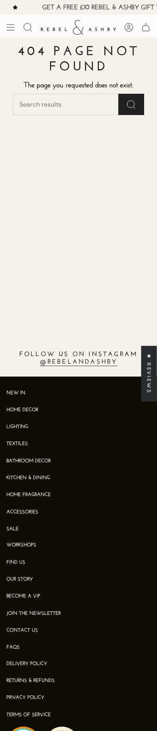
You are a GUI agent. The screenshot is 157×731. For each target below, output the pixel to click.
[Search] (131, 104)
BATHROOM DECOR (28, 461)
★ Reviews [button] (149, 373)
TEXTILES (17, 443)
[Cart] (145, 27)
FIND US (15, 562)
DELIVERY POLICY (26, 663)
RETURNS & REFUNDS (30, 680)
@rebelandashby (79, 362)
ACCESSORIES (22, 512)
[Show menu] (10, 27)
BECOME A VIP (23, 596)
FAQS (13, 647)
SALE (12, 529)
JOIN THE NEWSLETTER (33, 613)
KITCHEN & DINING (28, 478)
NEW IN (15, 393)
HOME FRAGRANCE (28, 494)
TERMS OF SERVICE (28, 714)
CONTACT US (22, 630)
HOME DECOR (22, 410)
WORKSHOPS (21, 545)
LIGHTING (17, 426)
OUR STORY (19, 579)
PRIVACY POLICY (25, 697)
